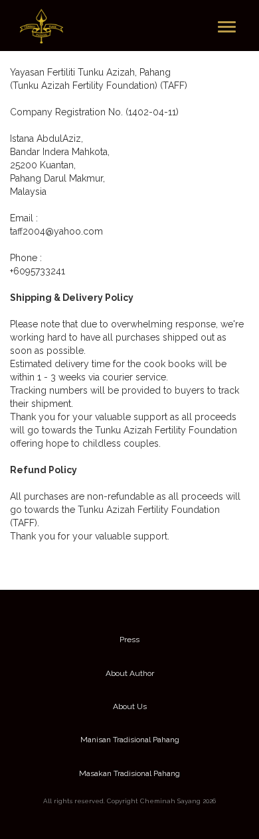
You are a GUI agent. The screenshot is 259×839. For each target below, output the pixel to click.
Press (129, 639)
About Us (130, 706)
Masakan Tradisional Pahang (129, 773)
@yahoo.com (74, 231)
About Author (130, 673)
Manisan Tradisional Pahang (129, 739)
